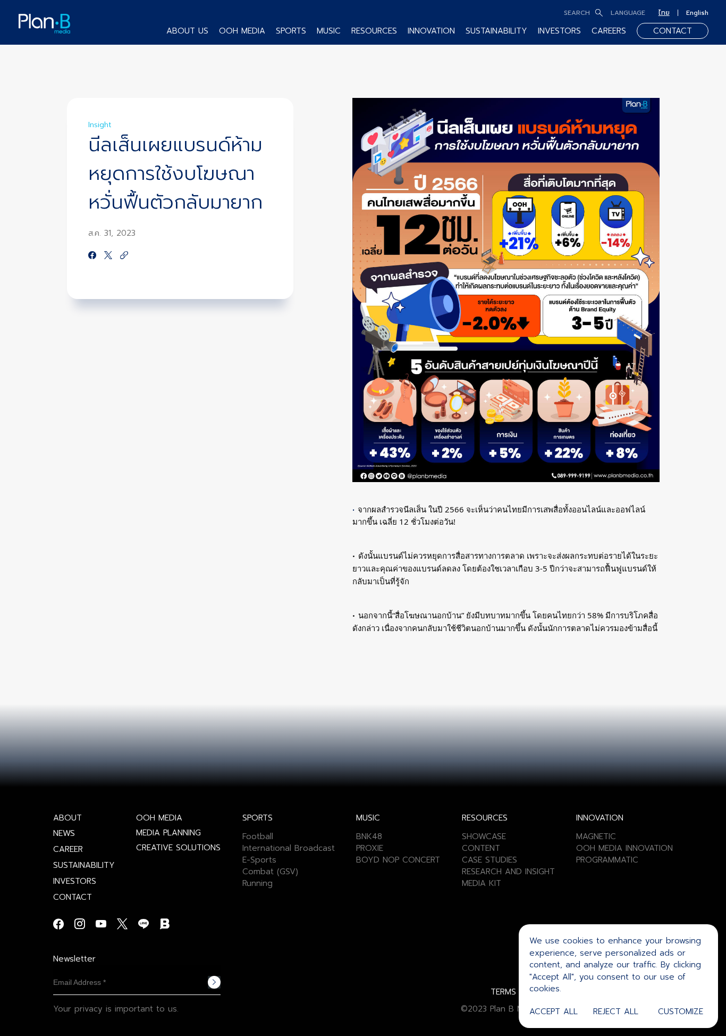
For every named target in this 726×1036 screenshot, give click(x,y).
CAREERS (609, 31)
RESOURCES (374, 31)
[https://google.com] (124, 256)
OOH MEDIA (159, 818)
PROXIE (369, 848)
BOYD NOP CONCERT (398, 860)
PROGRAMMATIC (607, 860)
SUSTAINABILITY (496, 31)
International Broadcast (288, 848)
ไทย (664, 13)
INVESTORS (559, 31)
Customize (680, 1011)
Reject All (615, 1011)
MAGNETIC (596, 836)
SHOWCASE (484, 836)
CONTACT (672, 31)
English (697, 13)
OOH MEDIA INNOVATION (624, 848)
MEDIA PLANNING (168, 833)
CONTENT (481, 848)
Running (257, 883)
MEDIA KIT (481, 883)
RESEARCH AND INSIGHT (508, 871)
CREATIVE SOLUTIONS (178, 847)
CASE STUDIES (489, 860)
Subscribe (214, 982)
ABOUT (67, 818)
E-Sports (259, 860)
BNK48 (369, 836)
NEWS (64, 833)
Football (257, 836)
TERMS (503, 992)
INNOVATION (431, 31)
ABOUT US (187, 31)
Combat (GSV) (270, 871)
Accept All (553, 1011)
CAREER (68, 849)
